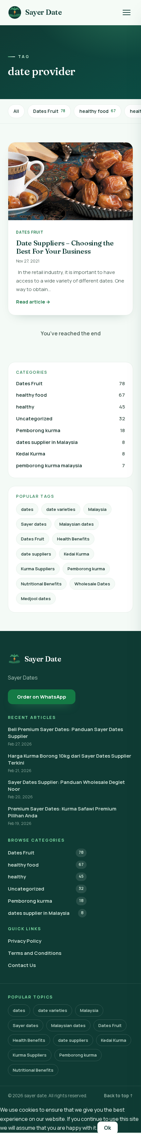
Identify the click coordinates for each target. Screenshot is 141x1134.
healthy (70, 406)
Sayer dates (34, 524)
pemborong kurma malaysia (70, 465)
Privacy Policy (24, 940)
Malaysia (97, 509)
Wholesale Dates (92, 584)
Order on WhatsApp (41, 696)
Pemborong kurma (70, 430)
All (16, 111)
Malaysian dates (76, 524)
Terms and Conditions (34, 953)
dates (27, 509)
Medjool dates (36, 598)
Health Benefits (73, 539)
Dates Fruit (49, 111)
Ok (107, 1127)
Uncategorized (70, 418)
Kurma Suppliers (38, 569)
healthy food (97, 111)
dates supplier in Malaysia (70, 442)
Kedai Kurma (70, 453)
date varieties (60, 509)
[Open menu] (126, 12)
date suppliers (36, 554)
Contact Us (22, 965)
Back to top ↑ (118, 1096)
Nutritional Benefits (41, 584)
